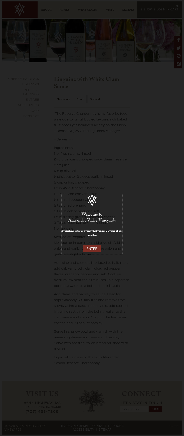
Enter (92, 248)
